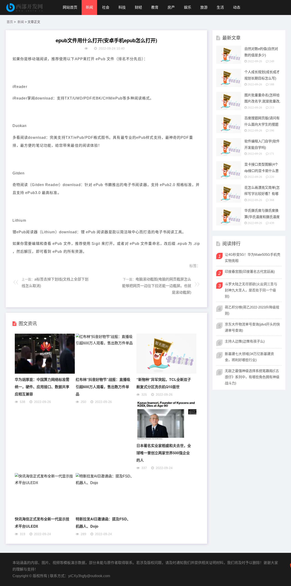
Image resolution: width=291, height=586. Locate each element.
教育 (154, 7)
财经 (138, 7)
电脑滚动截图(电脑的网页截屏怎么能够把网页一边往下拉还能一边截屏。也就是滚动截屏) (156, 285)
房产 (171, 7)
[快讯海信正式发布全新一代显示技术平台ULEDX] (45, 483)
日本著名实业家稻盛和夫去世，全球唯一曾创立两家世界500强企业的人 (163, 453)
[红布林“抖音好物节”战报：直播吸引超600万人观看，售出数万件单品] (106, 343)
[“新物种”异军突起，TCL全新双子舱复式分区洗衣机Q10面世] (166, 372)
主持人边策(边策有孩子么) (245, 341)
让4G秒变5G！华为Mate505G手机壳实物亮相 (252, 258)
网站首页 (70, 7)
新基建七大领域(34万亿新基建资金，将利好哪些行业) (249, 357)
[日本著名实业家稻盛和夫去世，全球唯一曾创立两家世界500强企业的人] (166, 438)
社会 (105, 7)
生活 (220, 7)
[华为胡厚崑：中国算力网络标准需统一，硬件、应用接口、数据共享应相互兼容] (45, 372)
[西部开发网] (25, 7)
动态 (236, 7)
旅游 (204, 7)
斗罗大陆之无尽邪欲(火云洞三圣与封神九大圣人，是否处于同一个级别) (251, 290)
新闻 (89, 7)
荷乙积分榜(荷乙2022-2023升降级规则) (252, 310)
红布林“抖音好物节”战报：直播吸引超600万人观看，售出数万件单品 (103, 387)
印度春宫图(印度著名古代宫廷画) (250, 271)
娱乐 (187, 7)
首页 (10, 22)
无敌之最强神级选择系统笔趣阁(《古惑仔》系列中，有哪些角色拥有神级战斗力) (252, 377)
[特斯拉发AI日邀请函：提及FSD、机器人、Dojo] (106, 483)
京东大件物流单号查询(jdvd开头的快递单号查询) (252, 327)
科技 (122, 7)
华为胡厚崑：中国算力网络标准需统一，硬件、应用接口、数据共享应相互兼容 (42, 387)
